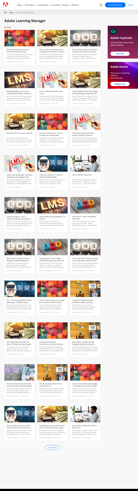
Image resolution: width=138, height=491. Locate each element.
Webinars (75, 5)
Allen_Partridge (43, 145)
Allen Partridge (43, 62)
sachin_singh (76, 229)
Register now (120, 84)
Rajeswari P (9, 187)
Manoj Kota (42, 187)
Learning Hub (43, 5)
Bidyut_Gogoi (10, 62)
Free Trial (120, 53)
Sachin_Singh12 (76, 354)
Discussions (55, 5)
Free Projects (29, 5)
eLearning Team (77, 145)
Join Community (115, 5)
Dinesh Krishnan (44, 229)
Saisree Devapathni (78, 62)
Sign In (131, 5)
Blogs (19, 5)
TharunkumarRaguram (78, 103)
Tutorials (65, 5)
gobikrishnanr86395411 (13, 145)
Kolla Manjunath (77, 312)
